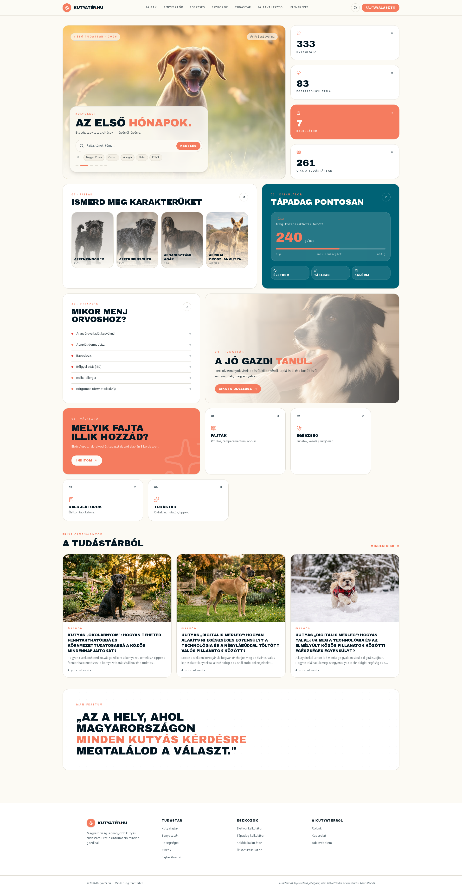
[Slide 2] (81, 165)
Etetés (142, 157)
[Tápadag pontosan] (386, 197)
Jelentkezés (299, 8)
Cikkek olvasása (235, 389)
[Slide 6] (105, 165)
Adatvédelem (322, 843)
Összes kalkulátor (249, 850)
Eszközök (220, 8)
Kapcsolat (319, 836)
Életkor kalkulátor (250, 828)
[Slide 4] (96, 165)
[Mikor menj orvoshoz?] (187, 306)
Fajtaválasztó (270, 8)
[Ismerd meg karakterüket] (243, 197)
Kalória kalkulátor (249, 843)
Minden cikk (383, 546)
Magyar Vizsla (94, 157)
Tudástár (243, 8)
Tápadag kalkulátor (250, 836)
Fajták (151, 8)
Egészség (197, 8)
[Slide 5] (101, 165)
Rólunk (317, 828)
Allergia (127, 157)
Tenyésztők (173, 8)
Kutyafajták (170, 828)
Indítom (84, 460)
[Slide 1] (77, 165)
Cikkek (166, 850)
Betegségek (171, 843)
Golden (112, 157)
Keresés (188, 146)
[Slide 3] (89, 165)
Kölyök (156, 157)
